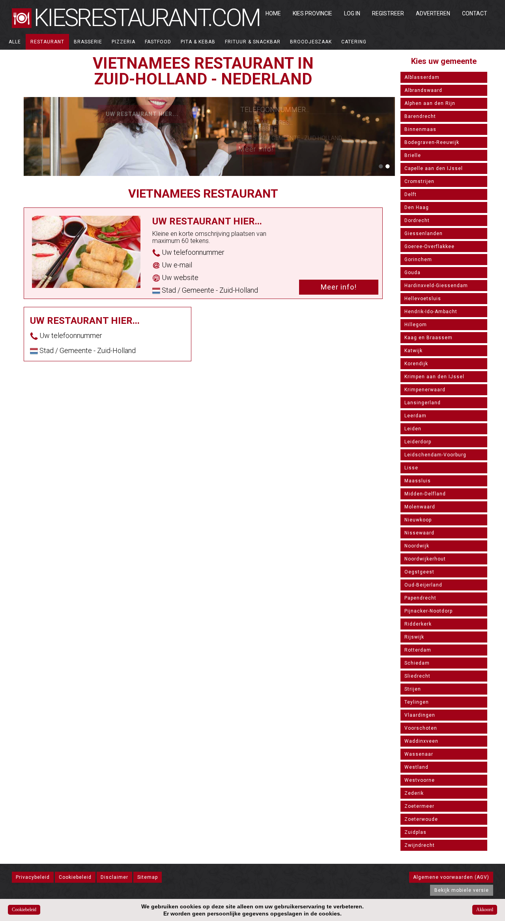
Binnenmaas (420, 129)
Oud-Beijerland (423, 585)
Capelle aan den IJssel (433, 168)
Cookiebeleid (75, 877)
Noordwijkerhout (425, 559)
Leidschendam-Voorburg (435, 455)
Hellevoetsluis (422, 298)
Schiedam (417, 663)
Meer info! (255, 149)
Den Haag (416, 207)
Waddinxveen (421, 741)
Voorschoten (420, 728)
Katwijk (413, 350)
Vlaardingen (419, 715)
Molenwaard (419, 507)
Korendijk (416, 363)
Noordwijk (416, 546)
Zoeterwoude (421, 819)
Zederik (414, 793)
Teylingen (416, 702)
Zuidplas (415, 832)
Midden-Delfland (425, 494)
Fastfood (158, 42)
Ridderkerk (418, 624)
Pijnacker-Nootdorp (428, 611)
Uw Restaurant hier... (142, 114)
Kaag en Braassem (428, 337)
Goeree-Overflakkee (429, 246)
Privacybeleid (33, 877)
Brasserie (88, 42)
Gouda (412, 272)
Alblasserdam (422, 77)
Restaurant (47, 42)
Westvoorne (419, 780)
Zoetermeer (419, 806)
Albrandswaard (423, 90)
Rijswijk (414, 637)
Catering (354, 42)
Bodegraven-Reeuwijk (431, 142)
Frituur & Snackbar (253, 42)
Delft (410, 194)
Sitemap (147, 877)
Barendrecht (420, 116)
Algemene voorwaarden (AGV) (451, 877)
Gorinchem (418, 259)
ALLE (15, 42)
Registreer (388, 13)
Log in (352, 13)
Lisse (411, 468)
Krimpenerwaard (424, 389)
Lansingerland (422, 402)
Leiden (412, 429)
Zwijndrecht (419, 845)
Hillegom (415, 324)
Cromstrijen (419, 181)
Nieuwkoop (418, 520)
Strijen (412, 689)
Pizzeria (123, 42)
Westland (416, 767)
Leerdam (415, 415)
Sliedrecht (417, 676)
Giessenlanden (423, 233)
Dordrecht (417, 220)
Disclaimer (114, 877)
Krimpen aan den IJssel (434, 376)
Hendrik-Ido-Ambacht (430, 311)
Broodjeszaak (311, 42)
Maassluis (417, 481)
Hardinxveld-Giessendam (436, 285)
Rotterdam (417, 650)
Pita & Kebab (198, 42)
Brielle (412, 155)
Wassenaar (418, 754)
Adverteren (433, 13)
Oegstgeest (419, 572)
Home (273, 13)
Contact (474, 13)
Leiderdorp (417, 442)
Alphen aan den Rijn (429, 103)
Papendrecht (420, 598)
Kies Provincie (312, 13)
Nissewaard (419, 533)
